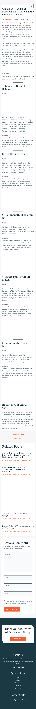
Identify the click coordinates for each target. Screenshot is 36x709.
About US (18, 685)
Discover (18, 683)
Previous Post (18, 435)
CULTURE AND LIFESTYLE (21, 460)
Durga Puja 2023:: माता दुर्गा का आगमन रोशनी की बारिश (18, 527)
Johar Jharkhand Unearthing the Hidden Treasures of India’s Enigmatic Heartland (18, 455)
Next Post (18, 438)
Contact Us (18, 688)
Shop (18, 680)
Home (18, 677)
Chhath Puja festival (23, 25)
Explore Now (18, 639)
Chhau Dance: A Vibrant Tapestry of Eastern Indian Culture (15, 469)
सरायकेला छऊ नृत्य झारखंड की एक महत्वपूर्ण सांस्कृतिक (15, 515)
